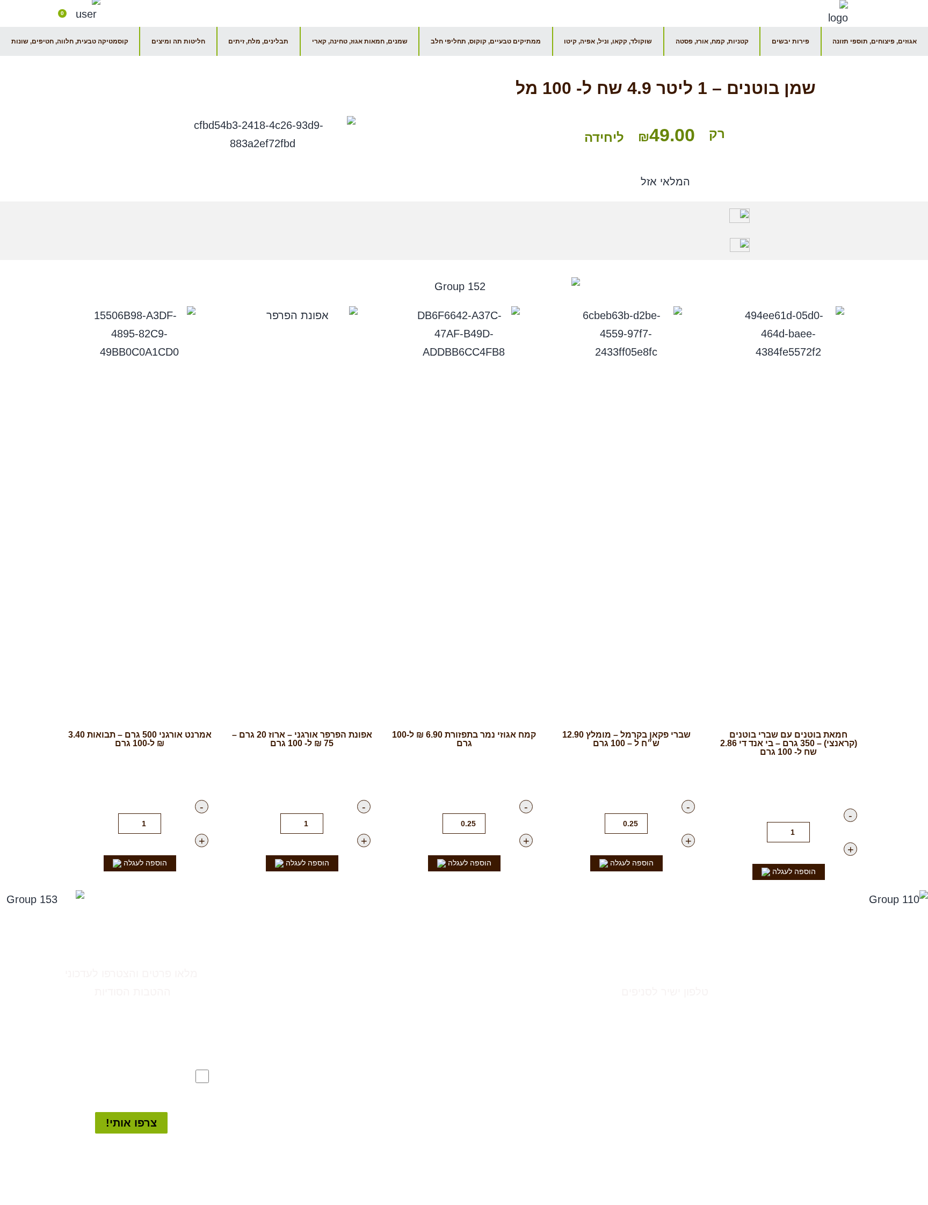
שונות (530, 1156)
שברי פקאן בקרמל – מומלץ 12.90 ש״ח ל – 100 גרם (626, 739)
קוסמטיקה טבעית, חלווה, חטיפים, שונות (69, 41)
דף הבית (617, 13)
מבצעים (526, 973)
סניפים (859, 971)
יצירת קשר (492, 13)
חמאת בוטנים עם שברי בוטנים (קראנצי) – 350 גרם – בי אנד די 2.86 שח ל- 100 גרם (788, 743)
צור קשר (689, 968)
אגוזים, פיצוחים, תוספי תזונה (874, 41)
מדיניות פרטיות (840, 1036)
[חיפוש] (119, 11)
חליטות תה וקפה (508, 1138)
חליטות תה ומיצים (178, 41)
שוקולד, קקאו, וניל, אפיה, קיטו (608, 41)
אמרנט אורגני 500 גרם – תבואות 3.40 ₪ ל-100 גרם (140, 739)
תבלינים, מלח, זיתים (258, 41)
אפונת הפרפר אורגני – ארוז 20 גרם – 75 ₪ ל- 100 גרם (302, 739)
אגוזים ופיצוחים (511, 1010)
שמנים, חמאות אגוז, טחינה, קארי (360, 41)
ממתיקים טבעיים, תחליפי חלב (480, 1065)
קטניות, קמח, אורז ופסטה (489, 1083)
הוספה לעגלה (793, 871)
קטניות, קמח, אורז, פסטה (712, 41)
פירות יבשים (790, 41)
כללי (533, 992)
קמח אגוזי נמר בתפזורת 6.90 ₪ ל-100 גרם (464, 739)
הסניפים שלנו (556, 13)
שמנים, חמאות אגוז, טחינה (486, 1101)
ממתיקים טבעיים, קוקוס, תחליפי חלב (486, 41)
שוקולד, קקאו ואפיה (501, 1119)
